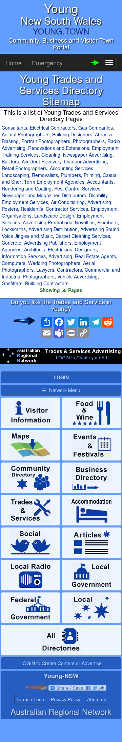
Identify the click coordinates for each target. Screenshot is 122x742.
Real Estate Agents (95, 256)
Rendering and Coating (27, 188)
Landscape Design (54, 215)
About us (96, 699)
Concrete (11, 242)
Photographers (89, 141)
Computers (13, 263)
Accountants (100, 181)
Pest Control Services (77, 188)
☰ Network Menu (61, 390)
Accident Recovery (41, 161)
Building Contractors (46, 283)
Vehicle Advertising (77, 276)
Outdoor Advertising (85, 161)
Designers (86, 249)
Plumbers (71, 175)
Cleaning (50, 154)
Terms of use (30, 699)
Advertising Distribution (53, 229)
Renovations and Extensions (58, 147)
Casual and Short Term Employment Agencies (60, 178)
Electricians (60, 249)
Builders (10, 161)
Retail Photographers (24, 168)
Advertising (60, 256)
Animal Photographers (25, 134)
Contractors (69, 269)
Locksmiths (14, 229)
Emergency (47, 62)
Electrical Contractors (53, 127)
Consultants (14, 127)
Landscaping (15, 175)
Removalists (45, 175)
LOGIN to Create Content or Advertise (61, 663)
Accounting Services (71, 168)
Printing (92, 175)
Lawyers (45, 269)
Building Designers (72, 134)
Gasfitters (12, 283)
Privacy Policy (65, 699)
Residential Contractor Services (54, 208)
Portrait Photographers (45, 141)
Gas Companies (95, 127)
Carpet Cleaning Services (83, 235)
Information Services (24, 256)
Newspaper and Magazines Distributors (44, 195)
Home (13, 62)
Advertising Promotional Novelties (59, 222)
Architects (34, 249)
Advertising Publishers (48, 242)
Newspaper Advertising (88, 154)
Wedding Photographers (54, 263)
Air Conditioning (68, 202)
